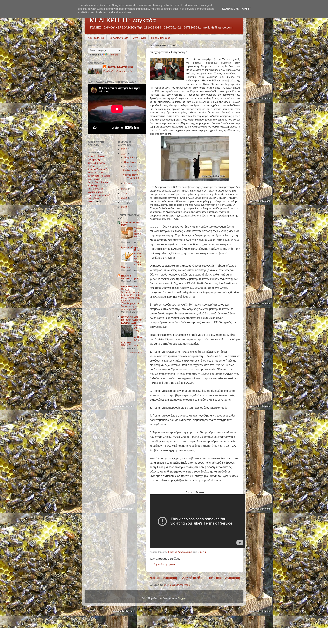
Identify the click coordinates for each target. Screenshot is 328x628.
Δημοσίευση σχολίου (165, 564)
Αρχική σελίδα (96, 37)
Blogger (181, 598)
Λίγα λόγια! (139, 37)
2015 (124, 153)
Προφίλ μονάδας (160, 37)
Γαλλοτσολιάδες (131, 170)
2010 (124, 207)
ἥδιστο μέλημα (129, 247)
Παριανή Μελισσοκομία (129, 277)
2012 (124, 198)
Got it (246, 8)
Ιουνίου (128, 183)
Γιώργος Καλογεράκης (120, 67)
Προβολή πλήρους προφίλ (117, 71)
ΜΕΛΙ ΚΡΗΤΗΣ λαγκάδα (123, 20)
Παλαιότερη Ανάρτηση (224, 578)
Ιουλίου (128, 166)
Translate (113, 54)
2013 (124, 193)
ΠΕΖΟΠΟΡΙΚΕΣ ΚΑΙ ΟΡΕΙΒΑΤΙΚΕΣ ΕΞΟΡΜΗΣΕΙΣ (131, 320)
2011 (124, 202)
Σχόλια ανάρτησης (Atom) (177, 585)
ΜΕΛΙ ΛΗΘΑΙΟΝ (130, 286)
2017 (124, 149)
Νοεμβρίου (130, 157)
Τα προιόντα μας (118, 37)
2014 (124, 189)
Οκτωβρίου (130, 162)
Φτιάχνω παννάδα (137, 232)
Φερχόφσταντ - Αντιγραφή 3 (131, 176)
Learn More (230, 8)
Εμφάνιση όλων (136, 352)
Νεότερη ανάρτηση (163, 578)
